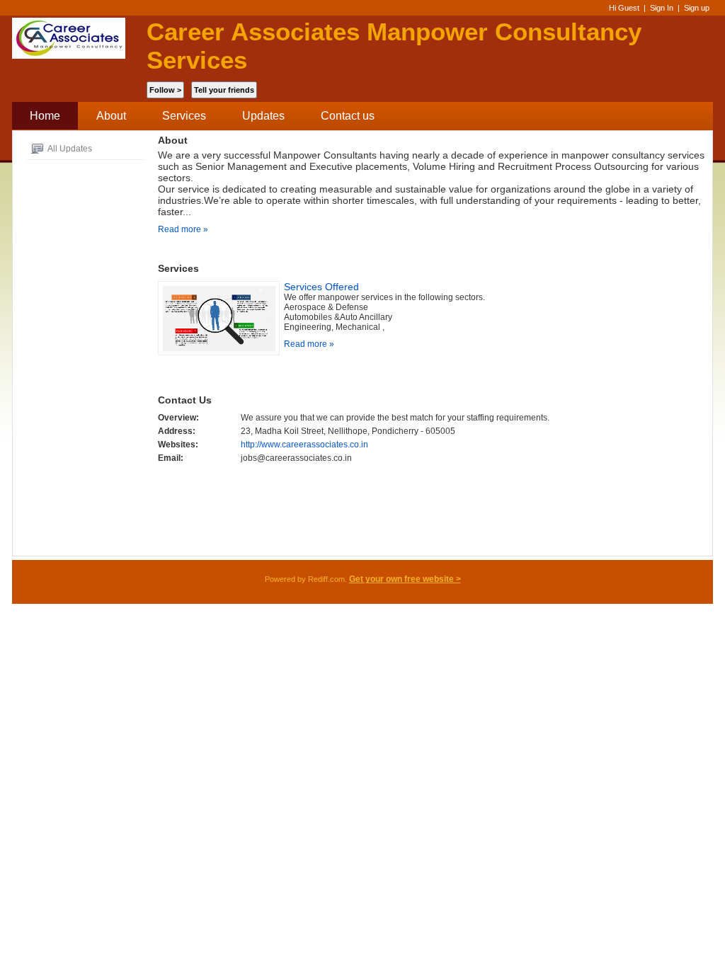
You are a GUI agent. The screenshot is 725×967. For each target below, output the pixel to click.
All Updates (69, 149)
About (111, 116)
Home (45, 116)
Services (184, 116)
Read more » (183, 229)
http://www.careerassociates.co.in (304, 445)
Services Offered (321, 286)
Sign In (661, 8)
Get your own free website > (405, 579)
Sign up (696, 8)
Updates (263, 116)
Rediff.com (326, 579)
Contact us (348, 116)
